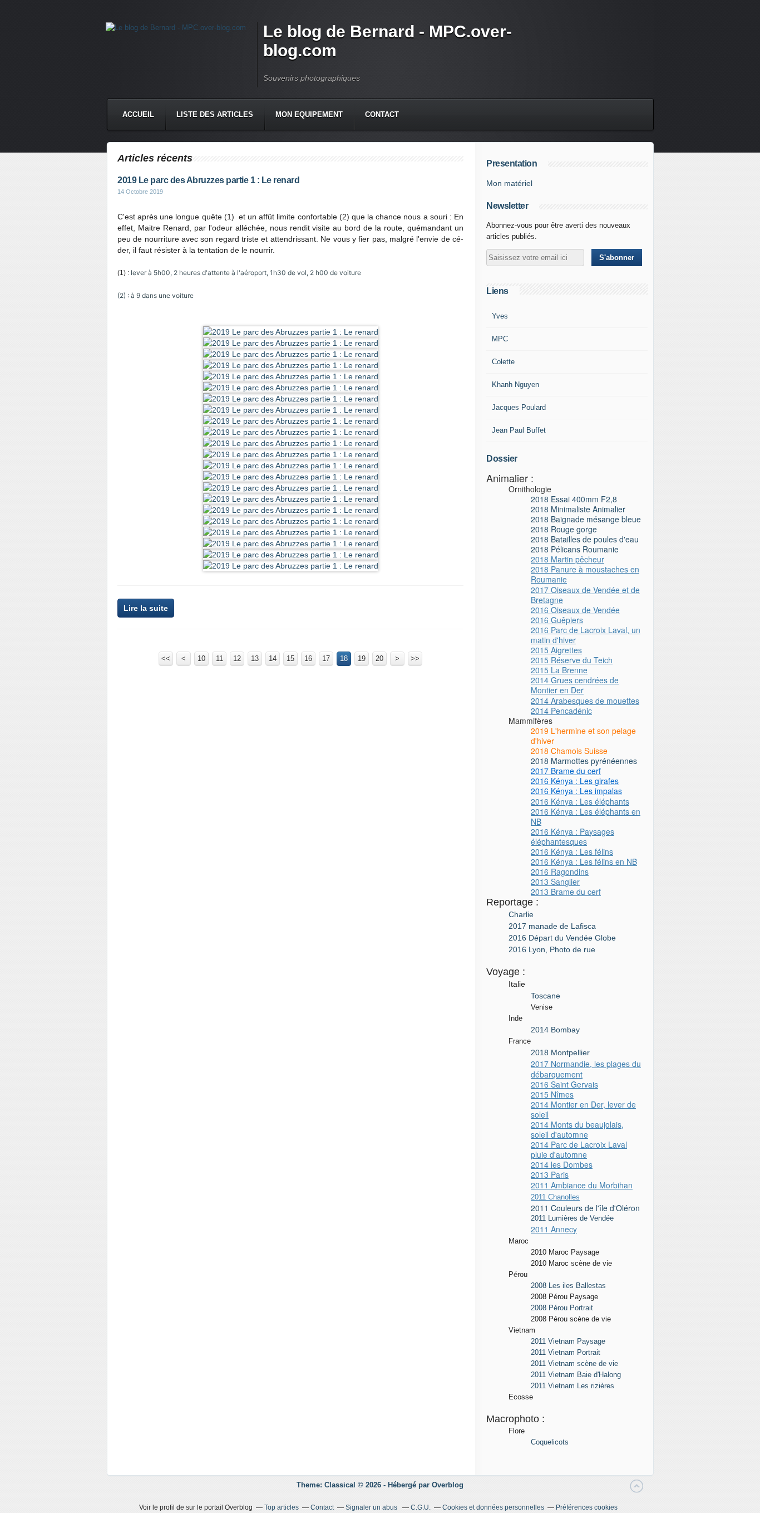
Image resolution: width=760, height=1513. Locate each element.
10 (201, 658)
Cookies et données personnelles (493, 1507)
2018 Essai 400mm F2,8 (574, 499)
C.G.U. (421, 1507)
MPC (500, 339)
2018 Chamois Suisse (569, 750)
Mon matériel (509, 183)
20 (379, 658)
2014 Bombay (555, 1029)
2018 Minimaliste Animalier (578, 509)
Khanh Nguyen (515, 384)
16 (308, 658)
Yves (500, 316)
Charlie (522, 914)
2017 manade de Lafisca (552, 926)
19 (362, 658)
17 (326, 658)
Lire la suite (146, 608)
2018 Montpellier (560, 1052)
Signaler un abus (372, 1507)
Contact (382, 114)
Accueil (138, 114)
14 (273, 658)
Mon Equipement (309, 114)
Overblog (447, 1485)
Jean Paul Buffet (519, 430)
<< (165, 658)
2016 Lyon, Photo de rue (552, 949)
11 (219, 658)
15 (290, 658)
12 (237, 658)
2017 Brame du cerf (566, 770)
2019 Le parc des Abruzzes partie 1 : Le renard (208, 180)
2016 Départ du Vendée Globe (562, 937)
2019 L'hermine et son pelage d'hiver (583, 735)
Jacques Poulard (519, 407)
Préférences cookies (587, 1507)
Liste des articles (214, 114)
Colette (503, 362)
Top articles (281, 1507)
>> (415, 658)
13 (255, 658)
